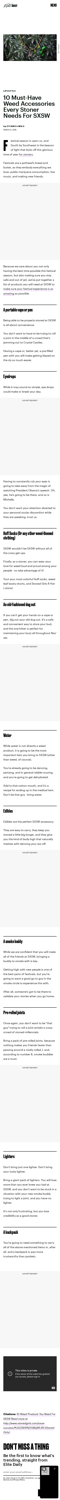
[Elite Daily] (10, 5)
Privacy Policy (19, 1480)
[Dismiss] (54, 1469)
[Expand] (43, 1469)
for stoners (26, 154)
